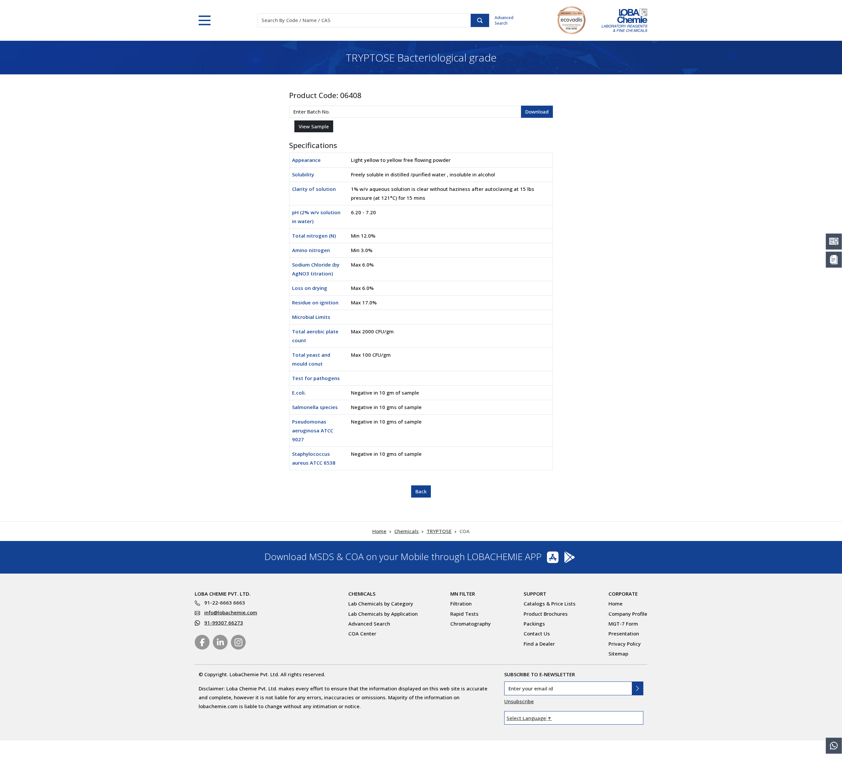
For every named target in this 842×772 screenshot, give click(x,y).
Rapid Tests (464, 613)
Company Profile (627, 613)
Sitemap (618, 653)
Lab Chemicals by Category (380, 603)
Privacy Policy (624, 643)
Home (379, 531)
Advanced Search (504, 20)
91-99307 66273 (223, 622)
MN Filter (462, 593)
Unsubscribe (519, 701)
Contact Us (537, 633)
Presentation (623, 633)
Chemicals (406, 531)
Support (535, 593)
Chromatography (470, 623)
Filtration (461, 603)
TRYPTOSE (439, 531)
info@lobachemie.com (230, 612)
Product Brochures (546, 613)
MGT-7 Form (623, 623)
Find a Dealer (539, 643)
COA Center (362, 633)
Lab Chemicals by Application (383, 613)
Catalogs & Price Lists (550, 603)
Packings (534, 623)
